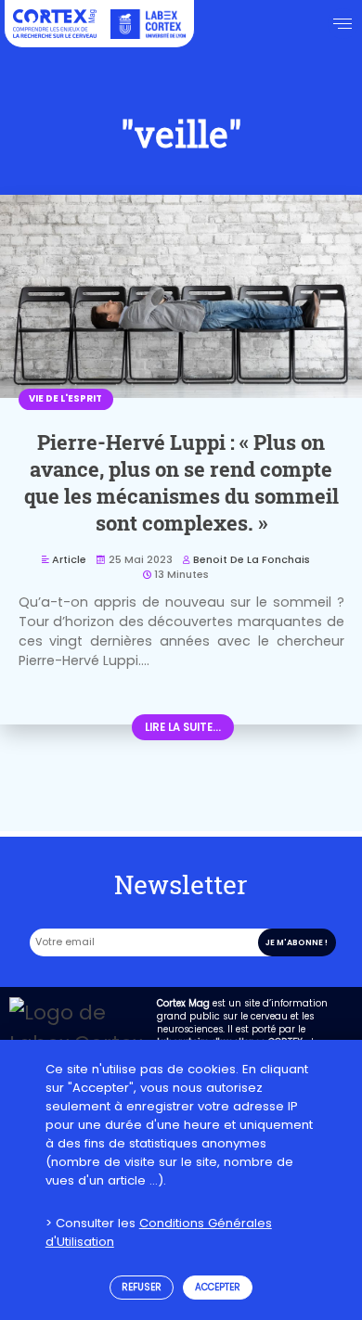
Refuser (142, 1287)
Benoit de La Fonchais (251, 560)
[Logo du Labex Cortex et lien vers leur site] (148, 23)
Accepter (217, 1287)
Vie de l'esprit (65, 398)
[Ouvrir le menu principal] (343, 23)
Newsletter (181, 884)
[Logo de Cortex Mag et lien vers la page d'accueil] (55, 23)
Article (69, 560)
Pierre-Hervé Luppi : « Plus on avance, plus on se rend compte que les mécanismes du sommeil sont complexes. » (181, 482)
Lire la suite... (183, 727)
